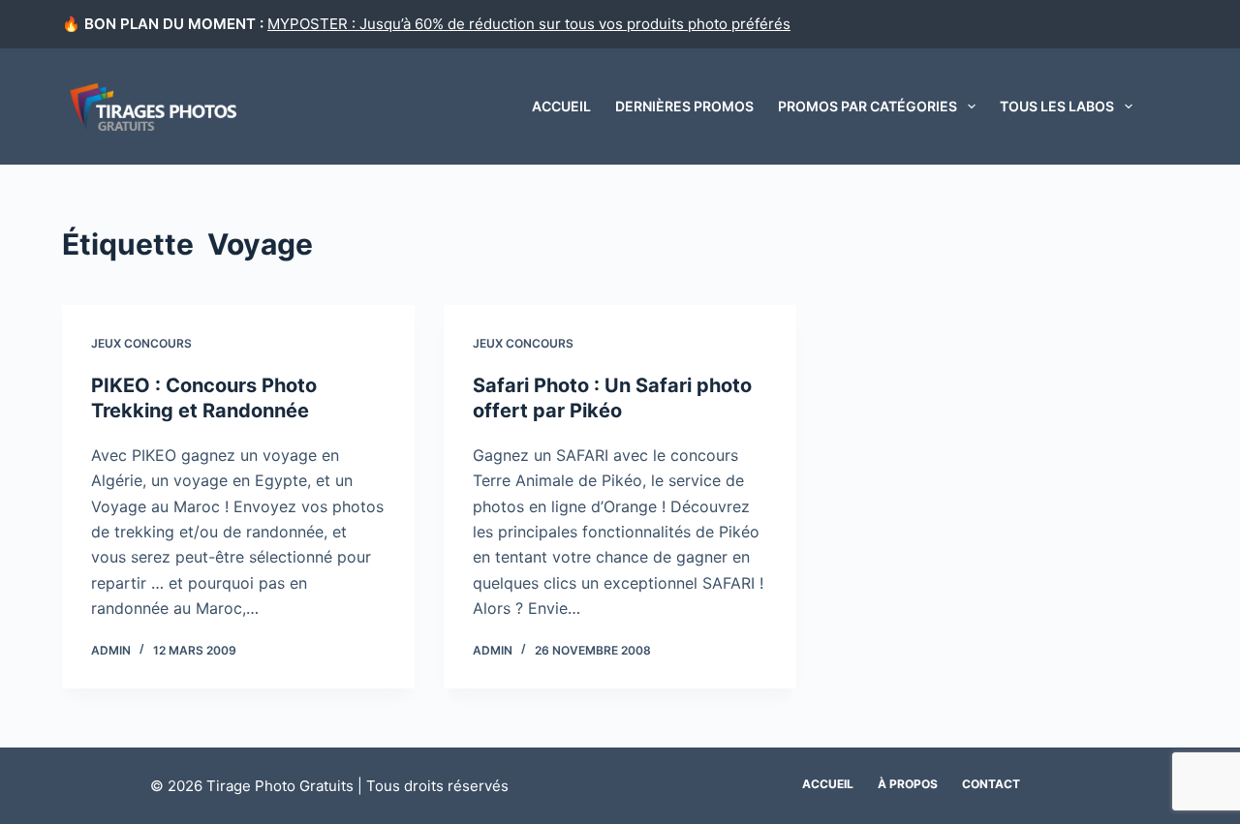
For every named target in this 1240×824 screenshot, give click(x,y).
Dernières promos (684, 106)
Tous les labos (1057, 106)
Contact (991, 784)
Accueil (561, 106)
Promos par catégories (867, 106)
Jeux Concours (141, 343)
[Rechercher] (1170, 107)
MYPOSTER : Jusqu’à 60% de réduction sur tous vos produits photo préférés (528, 24)
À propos (908, 784)
